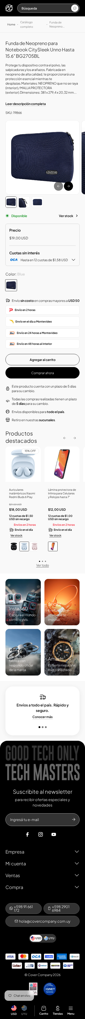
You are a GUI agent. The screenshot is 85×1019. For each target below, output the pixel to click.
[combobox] (46, 8)
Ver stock (66, 216)
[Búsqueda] (74, 8)
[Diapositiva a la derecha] (68, 186)
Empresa (14, 851)
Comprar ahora (42, 373)
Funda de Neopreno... (57, 24)
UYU (24, 1014)
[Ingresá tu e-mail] (73, 819)
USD (14, 1014)
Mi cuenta (15, 863)
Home (11, 24)
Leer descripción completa (25, 104)
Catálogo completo (26, 24)
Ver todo (42, 565)
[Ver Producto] (62, 465)
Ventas (12, 875)
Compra (14, 887)
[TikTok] (62, 834)
